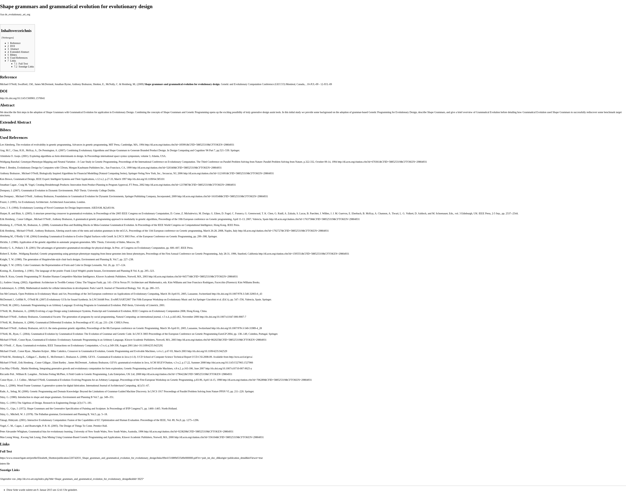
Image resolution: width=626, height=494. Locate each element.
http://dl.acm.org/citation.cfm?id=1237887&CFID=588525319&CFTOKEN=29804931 (190, 184)
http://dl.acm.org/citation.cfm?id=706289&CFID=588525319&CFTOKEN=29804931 (267, 379)
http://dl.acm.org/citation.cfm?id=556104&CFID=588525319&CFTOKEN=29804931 (219, 437)
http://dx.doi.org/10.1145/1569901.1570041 (22, 98)
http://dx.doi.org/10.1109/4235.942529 (207, 351)
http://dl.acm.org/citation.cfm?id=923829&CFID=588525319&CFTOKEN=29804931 (188, 431)
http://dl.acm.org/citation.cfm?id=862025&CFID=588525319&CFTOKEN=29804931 (222, 339)
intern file (5, 463)
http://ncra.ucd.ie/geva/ (240, 356)
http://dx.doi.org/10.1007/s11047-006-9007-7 (223, 316)
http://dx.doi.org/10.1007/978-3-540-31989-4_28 (236, 328)
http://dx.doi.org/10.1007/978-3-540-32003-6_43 (237, 293)
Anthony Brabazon (82, 84)
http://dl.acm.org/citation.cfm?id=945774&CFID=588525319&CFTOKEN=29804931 (193, 276)
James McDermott (44, 84)
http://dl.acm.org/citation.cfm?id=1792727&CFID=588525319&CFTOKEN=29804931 (283, 230)
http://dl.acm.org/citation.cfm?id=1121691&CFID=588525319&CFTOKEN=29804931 (228, 173)
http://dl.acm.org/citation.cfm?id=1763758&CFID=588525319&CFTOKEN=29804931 (314, 219)
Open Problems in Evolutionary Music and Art (42, 293)
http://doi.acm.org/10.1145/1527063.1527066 (229, 362)
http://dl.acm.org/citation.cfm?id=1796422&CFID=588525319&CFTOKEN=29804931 (187, 374)
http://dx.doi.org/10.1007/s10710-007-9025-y (228, 368)
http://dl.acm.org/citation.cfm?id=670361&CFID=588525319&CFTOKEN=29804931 (382, 161)
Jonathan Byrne (63, 84)
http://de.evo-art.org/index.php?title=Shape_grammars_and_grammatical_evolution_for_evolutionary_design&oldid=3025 (80, 479)
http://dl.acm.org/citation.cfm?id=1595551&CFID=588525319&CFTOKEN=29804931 (304, 253)
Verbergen (7, 37)
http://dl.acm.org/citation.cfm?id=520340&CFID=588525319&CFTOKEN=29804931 (177, 167)
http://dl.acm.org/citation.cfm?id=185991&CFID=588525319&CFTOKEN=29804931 (189, 144)
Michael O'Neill (8, 84)
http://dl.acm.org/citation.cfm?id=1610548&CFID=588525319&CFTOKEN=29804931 (222, 196)
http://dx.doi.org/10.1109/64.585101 (146, 179)
